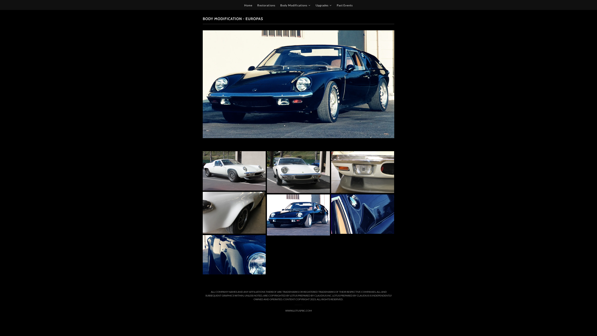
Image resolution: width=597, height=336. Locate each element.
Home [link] (248, 5)
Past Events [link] (345, 5)
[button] (295, 5)
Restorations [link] (266, 5)
